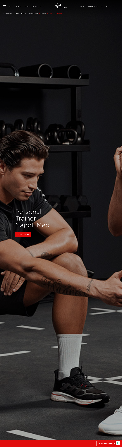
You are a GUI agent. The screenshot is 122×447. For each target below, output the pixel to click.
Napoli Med (33, 14)
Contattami (106, 6)
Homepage (7, 14)
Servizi (43, 14)
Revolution (36, 6)
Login (82, 6)
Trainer (26, 6)
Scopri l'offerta (23, 234)
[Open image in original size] (61, 6)
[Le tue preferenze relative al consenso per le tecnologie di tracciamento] (118, 443)
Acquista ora (93, 6)
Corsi (18, 6)
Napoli (23, 14)
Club (11, 6)
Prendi (107, 443)
